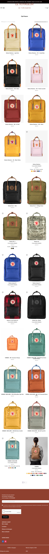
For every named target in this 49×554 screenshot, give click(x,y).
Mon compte (5, 524)
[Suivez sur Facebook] (3, 541)
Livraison (4, 526)
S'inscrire (5, 517)
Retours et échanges (7, 529)
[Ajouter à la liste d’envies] (27, 132)
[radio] (31, 171)
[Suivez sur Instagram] (5, 541)
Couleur (36, 169)
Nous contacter (5, 531)
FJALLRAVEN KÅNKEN (36, 166)
